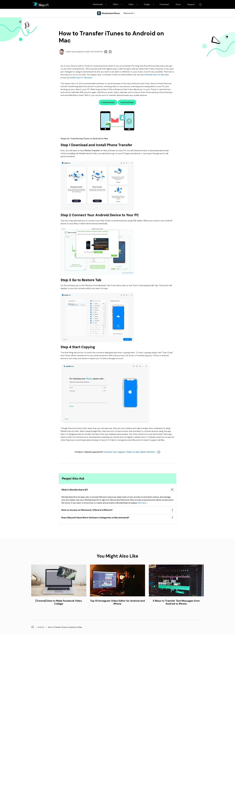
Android (41, 627)
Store (178, 4)
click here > (143, 503)
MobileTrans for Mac (156, 74)
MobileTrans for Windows (81, 77)
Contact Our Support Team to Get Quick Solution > (130, 451)
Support (191, 4)
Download (164, 4)
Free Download (108, 102)
